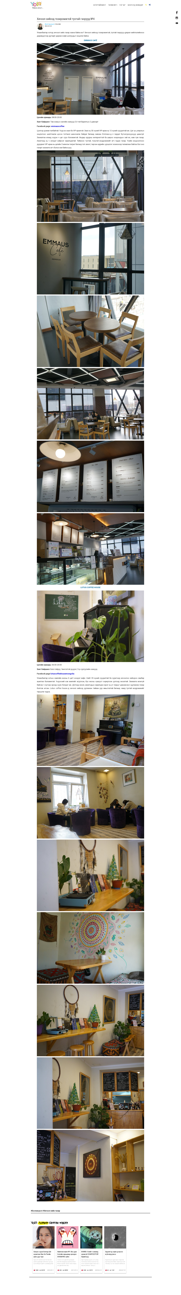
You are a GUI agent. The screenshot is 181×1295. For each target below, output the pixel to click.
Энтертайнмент (99, 5)
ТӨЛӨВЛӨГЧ (112, 5)
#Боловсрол (37, 1211)
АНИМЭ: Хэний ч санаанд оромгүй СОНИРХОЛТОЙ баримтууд (89, 1254)
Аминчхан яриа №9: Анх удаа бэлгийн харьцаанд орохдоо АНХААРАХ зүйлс (67, 1254)
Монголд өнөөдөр (135, 5)
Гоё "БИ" (122, 5)
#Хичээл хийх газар (51, 1211)
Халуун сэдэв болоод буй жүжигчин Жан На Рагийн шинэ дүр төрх (42, 1254)
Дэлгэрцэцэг (49, 24)
